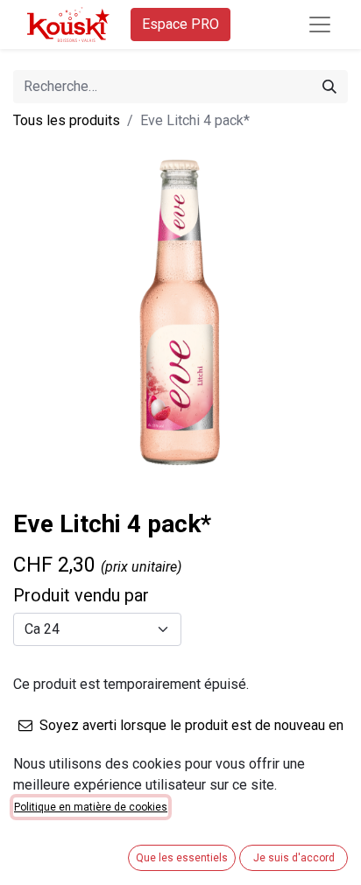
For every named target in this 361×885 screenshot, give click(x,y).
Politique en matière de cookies (90, 807)
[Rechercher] (329, 86)
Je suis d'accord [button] (294, 858)
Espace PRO (180, 24)
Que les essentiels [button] (182, 858)
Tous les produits (66, 120)
